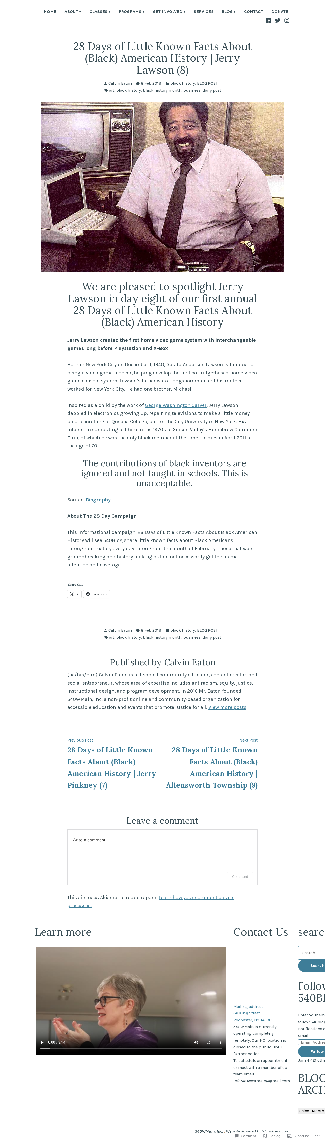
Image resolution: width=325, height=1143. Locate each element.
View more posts (227, 707)
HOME (50, 12)
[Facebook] (269, 20)
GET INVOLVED (167, 12)
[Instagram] (286, 20)
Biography (98, 500)
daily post (212, 90)
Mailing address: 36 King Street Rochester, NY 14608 (252, 1013)
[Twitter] (277, 20)
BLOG (227, 12)
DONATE (279, 12)
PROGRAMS (130, 12)
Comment (240, 876)
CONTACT (253, 12)
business (192, 90)
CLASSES (98, 12)
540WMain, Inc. (209, 1131)
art (111, 90)
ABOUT (71, 12)
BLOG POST (207, 83)
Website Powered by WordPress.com (257, 1131)
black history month (162, 90)
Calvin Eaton (120, 83)
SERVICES (204, 12)
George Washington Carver (176, 405)
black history (182, 83)
